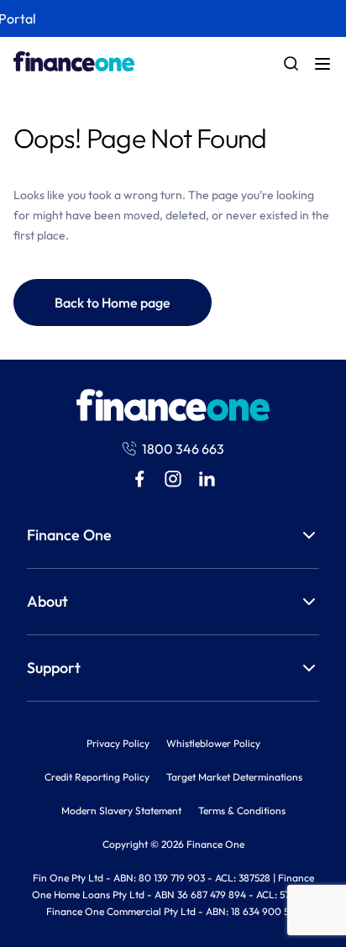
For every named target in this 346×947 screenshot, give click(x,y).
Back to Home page (112, 302)
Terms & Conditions (242, 810)
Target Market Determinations (234, 777)
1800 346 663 (183, 448)
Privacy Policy (117, 743)
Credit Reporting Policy (97, 777)
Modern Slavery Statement (121, 810)
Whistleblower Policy (213, 743)
